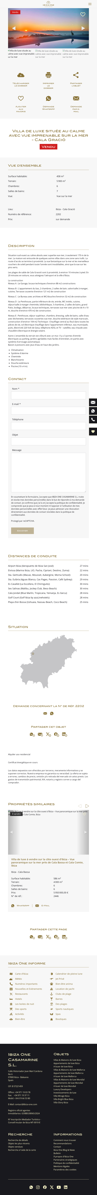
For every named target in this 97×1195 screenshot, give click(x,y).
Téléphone (17, 419)
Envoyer (22, 531)
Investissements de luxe (65, 1092)
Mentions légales (62, 1166)
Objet (15, 434)
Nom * (15, 388)
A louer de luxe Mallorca (65, 1076)
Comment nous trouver (65, 1140)
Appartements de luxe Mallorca (68, 1073)
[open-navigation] (90, 4)
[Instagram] (38, 1187)
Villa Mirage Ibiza (61, 1096)
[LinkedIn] (64, 734)
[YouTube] (59, 1187)
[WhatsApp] (52, 713)
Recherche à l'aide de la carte (22, 1150)
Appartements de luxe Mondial (68, 1082)
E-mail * (16, 404)
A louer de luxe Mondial (65, 1086)
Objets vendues (15, 1146)
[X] (48, 735)
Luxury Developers (62, 1089)
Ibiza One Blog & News (64, 1150)
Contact (57, 1146)
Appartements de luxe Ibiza (67, 1063)
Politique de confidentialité (66, 1163)
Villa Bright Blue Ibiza (63, 1099)
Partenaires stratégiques (65, 1159)
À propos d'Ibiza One (63, 1156)
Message (16, 450)
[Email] (45, 713)
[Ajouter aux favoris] (83, 14)
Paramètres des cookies (65, 1169)
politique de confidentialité (69, 502)
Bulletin (57, 1153)
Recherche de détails (18, 1140)
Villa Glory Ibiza (61, 1102)
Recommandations (63, 1143)
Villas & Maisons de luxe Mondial (69, 1079)
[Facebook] (56, 734)
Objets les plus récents (19, 1143)
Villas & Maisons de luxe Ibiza (67, 1060)
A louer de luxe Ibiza (63, 1066)
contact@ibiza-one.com (26, 1104)
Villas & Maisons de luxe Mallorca (69, 1069)
